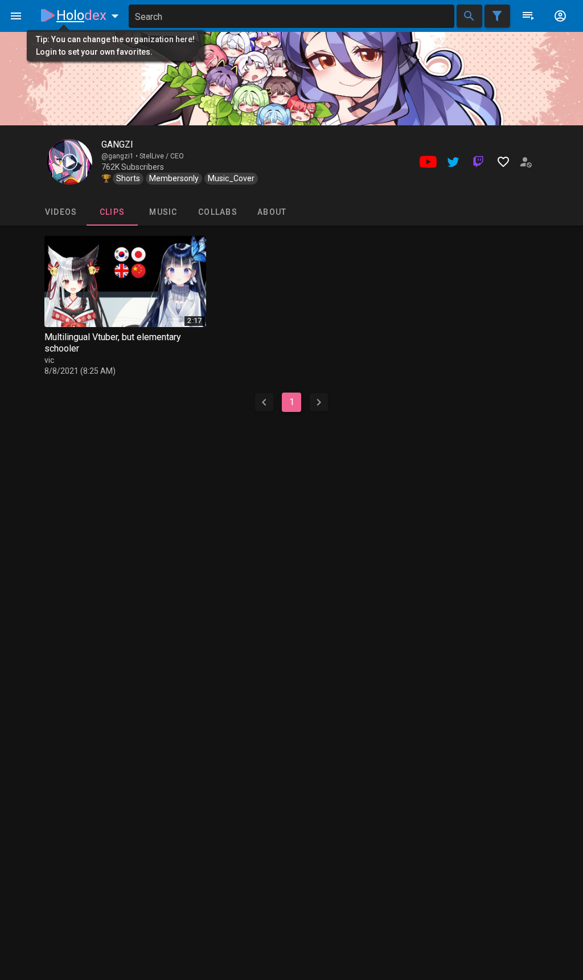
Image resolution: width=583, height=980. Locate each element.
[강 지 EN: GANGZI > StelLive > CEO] (69, 162)
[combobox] (291, 16)
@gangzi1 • (120, 156)
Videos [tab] (61, 212)
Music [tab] (163, 212)
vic (49, 360)
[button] (90, 15)
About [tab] (271, 212)
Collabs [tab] (217, 212)
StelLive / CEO (161, 156)
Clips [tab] (112, 212)
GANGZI (117, 144)
